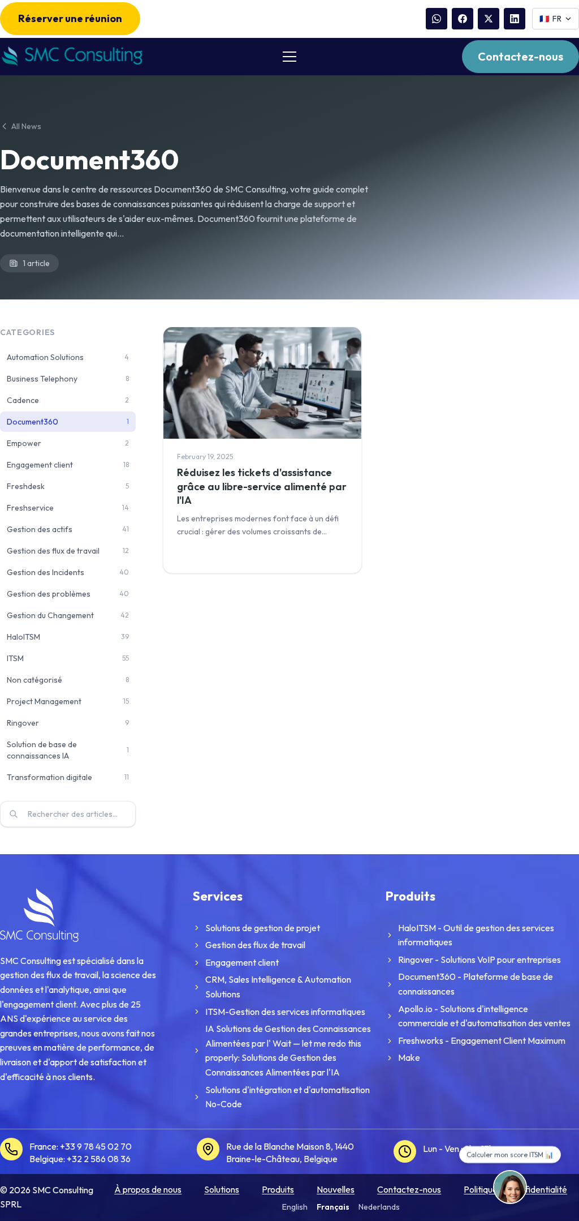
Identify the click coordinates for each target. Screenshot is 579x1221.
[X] (488, 18)
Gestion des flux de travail (68, 551)
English (295, 1207)
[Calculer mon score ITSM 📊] (510, 1187)
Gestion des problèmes (68, 594)
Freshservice (68, 508)
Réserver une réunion (70, 18)
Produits (278, 1189)
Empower (68, 443)
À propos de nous (148, 1189)
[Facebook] (462, 18)
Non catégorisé (68, 680)
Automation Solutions (68, 357)
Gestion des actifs (68, 529)
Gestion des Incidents (68, 572)
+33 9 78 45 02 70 (96, 1146)
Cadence (68, 400)
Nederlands (379, 1207)
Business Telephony (68, 379)
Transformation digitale (68, 777)
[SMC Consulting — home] (71, 56)
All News (26, 126)
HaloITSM (68, 637)
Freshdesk (68, 486)
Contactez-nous (520, 56)
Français (333, 1207)
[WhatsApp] (436, 18)
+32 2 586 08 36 (99, 1158)
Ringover (68, 723)
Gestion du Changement (68, 615)
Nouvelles (336, 1189)
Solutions (221, 1189)
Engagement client (68, 465)
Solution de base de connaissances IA (68, 750)
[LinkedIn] (514, 18)
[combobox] (68, 814)
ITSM (68, 658)
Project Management (68, 701)
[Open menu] (289, 56)
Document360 (68, 422)
